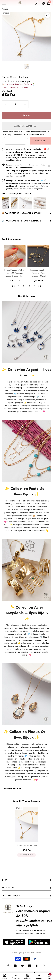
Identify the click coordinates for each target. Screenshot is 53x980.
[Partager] (47, 15)
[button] (37, 3)
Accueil (5, 8)
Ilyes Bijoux (22, 952)
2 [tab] (15, 286)
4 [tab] (23, 286)
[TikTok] (29, 966)
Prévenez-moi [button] (26, 854)
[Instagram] (15, 966)
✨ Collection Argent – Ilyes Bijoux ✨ (26, 372)
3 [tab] (19, 286)
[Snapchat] (44, 966)
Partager (47, 15)
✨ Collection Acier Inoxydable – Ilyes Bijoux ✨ (26, 613)
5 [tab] (26, 286)
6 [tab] (30, 286)
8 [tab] (38, 286)
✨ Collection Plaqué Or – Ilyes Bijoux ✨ (26, 734)
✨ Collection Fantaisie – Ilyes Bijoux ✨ (26, 491)
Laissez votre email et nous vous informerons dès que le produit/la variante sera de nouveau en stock (25, 133)
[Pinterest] (22, 966)
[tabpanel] (14, 263)
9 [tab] (41, 286)
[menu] (4, 3)
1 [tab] (12, 286)
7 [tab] (34, 286)
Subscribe (40, 140)
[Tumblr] (37, 966)
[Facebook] (8, 966)
